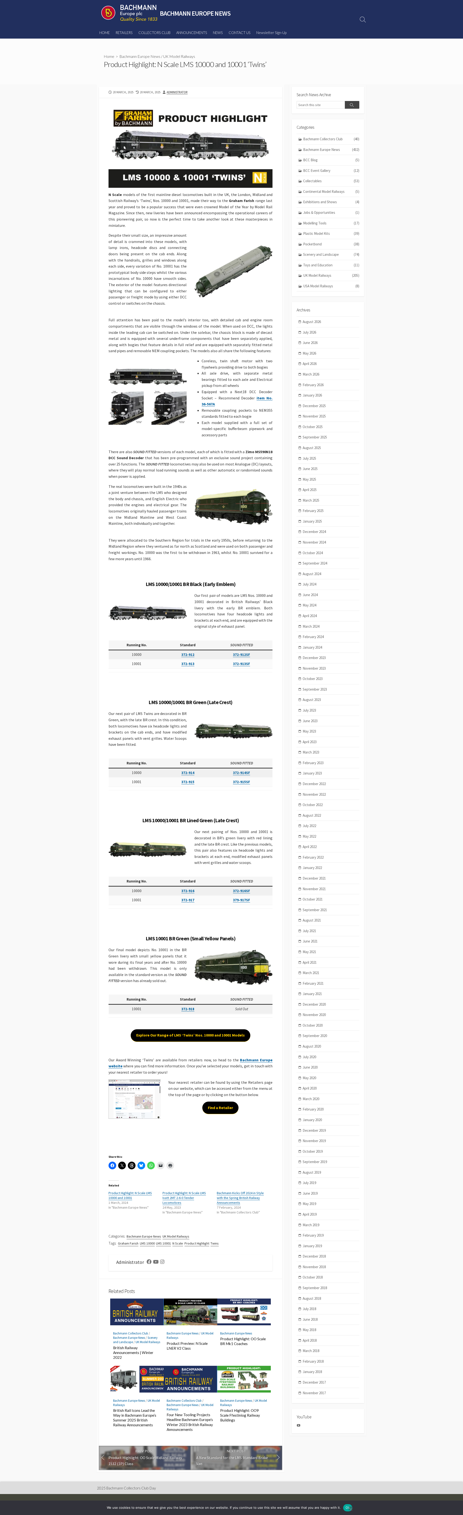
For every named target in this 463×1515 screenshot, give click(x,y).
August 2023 (312, 699)
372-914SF (241, 772)
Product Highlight (196, 1243)
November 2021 (314, 889)
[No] (351, 1508)
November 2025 (314, 416)
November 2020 (314, 1014)
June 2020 (310, 1067)
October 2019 (313, 1151)
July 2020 (309, 1057)
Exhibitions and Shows (331, 202)
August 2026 (312, 321)
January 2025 (312, 521)
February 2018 (313, 1361)
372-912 (187, 654)
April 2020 (310, 1088)
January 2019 (312, 1246)
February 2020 (313, 1109)
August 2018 (312, 1298)
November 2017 (314, 1393)
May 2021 (309, 951)
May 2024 (309, 605)
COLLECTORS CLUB (154, 32)
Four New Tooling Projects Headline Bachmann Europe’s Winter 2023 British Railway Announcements (190, 1422)
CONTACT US (240, 32)
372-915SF (241, 782)
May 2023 (309, 731)
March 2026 (311, 374)
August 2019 (312, 1172)
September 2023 (315, 689)
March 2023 (311, 752)
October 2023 (313, 678)
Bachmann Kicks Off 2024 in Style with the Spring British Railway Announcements (240, 1198)
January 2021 (312, 993)
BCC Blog (331, 160)
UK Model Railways (179, 56)
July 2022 (309, 825)
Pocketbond (331, 244)
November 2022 (314, 794)
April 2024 (310, 615)
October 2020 (313, 1025)
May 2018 (309, 1329)
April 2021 (310, 962)
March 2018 (311, 1350)
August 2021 (312, 920)
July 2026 (309, 332)
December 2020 (314, 1004)
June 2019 (310, 1193)
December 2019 (314, 1130)
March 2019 (311, 1225)
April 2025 (310, 489)
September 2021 (315, 910)
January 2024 (312, 647)
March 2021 (311, 972)
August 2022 (312, 815)
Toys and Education (331, 265)
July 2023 (309, 710)
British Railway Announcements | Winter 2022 (133, 1353)
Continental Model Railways (331, 191)
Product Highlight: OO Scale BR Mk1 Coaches (243, 1341)
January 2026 (312, 395)
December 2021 (314, 878)
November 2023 (314, 668)
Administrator (177, 92)
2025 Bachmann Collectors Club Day (126, 1488)
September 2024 (315, 563)
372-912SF (241, 654)
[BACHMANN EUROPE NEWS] (129, 13)
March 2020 (311, 1099)
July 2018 (309, 1308)
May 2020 (309, 1078)
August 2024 (312, 574)
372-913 (187, 663)
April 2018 (310, 1340)
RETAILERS (124, 32)
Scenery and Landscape (331, 254)
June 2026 (310, 342)
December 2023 (314, 657)
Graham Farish (128, 1243)
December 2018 (314, 1256)
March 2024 (311, 626)
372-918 (187, 1009)
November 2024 (314, 542)
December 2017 (314, 1382)
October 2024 (313, 553)
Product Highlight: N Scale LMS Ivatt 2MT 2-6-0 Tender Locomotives (184, 1198)
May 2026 (309, 353)
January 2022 (312, 867)
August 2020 (312, 1046)
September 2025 (315, 437)
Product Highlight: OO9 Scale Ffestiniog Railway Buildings (240, 1415)
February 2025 (313, 510)
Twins (215, 1243)
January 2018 (312, 1371)
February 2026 (313, 385)
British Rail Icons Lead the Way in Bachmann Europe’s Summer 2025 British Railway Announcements (134, 1417)
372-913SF (241, 663)
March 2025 (311, 500)
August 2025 (312, 447)
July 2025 (309, 458)
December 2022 (314, 783)
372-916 (187, 891)
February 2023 (313, 763)
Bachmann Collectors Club (130, 1333)
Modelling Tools (331, 223)
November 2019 (314, 1140)
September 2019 (315, 1161)
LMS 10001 (163, 1243)
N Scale (177, 1243)
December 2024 (314, 531)
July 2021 (309, 931)
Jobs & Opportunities (331, 212)
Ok (348, 1507)
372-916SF (241, 891)
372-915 (187, 782)
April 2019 (310, 1214)
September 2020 (315, 1035)
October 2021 (313, 899)
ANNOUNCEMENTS (191, 32)
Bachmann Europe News (139, 56)
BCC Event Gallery (331, 170)
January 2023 (312, 773)
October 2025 (313, 426)
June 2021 (310, 941)
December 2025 (314, 406)
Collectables (331, 181)
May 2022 (309, 836)
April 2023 (310, 742)
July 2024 (309, 584)
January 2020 (312, 1120)
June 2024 (310, 595)
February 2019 (313, 1235)
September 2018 (315, 1288)
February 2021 (313, 983)
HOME (104, 32)
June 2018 (310, 1319)
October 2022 (313, 804)
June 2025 (310, 468)
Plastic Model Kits (331, 233)
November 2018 (314, 1267)
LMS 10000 (147, 1243)
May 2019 (309, 1203)
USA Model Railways (331, 286)
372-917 (187, 900)
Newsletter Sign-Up (271, 32)
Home (109, 56)
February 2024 (313, 636)
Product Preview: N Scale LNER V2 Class (187, 1345)
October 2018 (313, 1277)
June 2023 (310, 721)
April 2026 (310, 363)
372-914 (187, 772)
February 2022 (313, 857)
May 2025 (309, 479)
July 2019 (309, 1182)
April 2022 (310, 846)
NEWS (218, 32)
